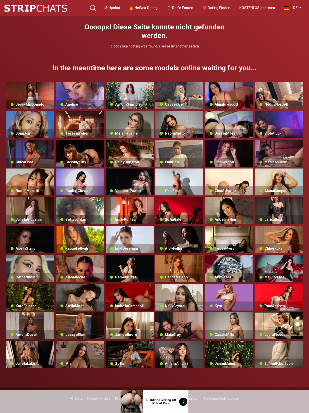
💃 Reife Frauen (180, 8)
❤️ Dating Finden (216, 8)
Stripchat (112, 8)
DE (293, 8)
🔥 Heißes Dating (143, 8)
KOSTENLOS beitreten (257, 8)
